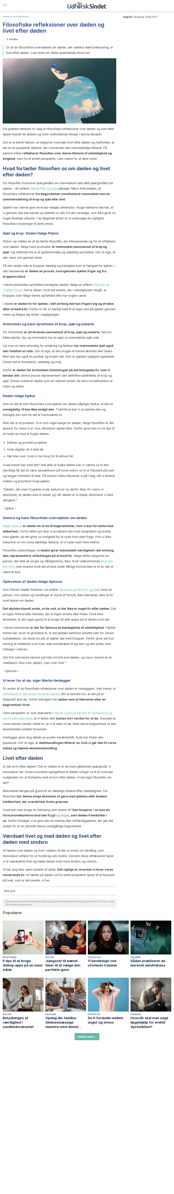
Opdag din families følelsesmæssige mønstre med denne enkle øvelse (61, 1022)
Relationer (9, 957)
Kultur (49, 957)
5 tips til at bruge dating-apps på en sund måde (22, 965)
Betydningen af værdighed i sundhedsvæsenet (18, 1022)
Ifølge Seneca (12, 526)
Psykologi (94, 957)
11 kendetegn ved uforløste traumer (102, 963)
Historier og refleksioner (16, 16)
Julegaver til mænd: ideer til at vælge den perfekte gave (62, 965)
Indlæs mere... (87, 1036)
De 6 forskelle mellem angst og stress (105, 1020)
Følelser (50, 1014)
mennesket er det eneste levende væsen (31, 694)
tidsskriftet (44, 188)
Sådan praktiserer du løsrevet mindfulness (147, 963)
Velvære (135, 957)
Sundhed (135, 1014)
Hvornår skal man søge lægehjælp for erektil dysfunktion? (149, 1022)
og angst (62, 815)
